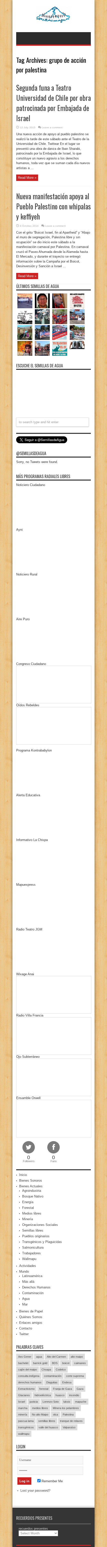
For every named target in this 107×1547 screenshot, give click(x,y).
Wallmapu (29, 1259)
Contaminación (33, 1293)
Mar (25, 1304)
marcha (22, 1408)
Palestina (68, 1414)
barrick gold (40, 1363)
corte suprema (75, 1375)
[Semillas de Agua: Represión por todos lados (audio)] (42, 300)
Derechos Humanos (36, 1287)
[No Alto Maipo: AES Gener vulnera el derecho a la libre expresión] (77, 300)
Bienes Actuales (31, 1186)
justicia (34, 1401)
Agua (26, 1299)
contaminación (52, 1375)
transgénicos (26, 1427)
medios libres (40, 1408)
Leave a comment (52, 127)
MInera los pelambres (66, 1408)
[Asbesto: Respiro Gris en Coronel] (24, 316)
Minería (27, 1219)
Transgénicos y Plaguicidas (42, 1242)
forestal (43, 1388)
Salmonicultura (33, 1247)
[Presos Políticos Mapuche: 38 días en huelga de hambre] (24, 348)
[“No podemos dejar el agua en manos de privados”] (59, 348)
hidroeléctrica (43, 1395)
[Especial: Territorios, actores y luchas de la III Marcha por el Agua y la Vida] (42, 348)
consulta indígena (28, 1375)
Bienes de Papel (31, 1311)
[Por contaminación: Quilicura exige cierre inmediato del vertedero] (59, 332)
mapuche (80, 1401)
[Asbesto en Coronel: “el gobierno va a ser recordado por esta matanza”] (77, 345)
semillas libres (46, 1420)
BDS (54, 1363)
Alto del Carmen (56, 1356)
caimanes (80, 1363)
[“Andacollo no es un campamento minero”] (24, 300)
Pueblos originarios (36, 1236)
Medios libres (31, 1213)
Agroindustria (31, 1191)
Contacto (25, 1328)
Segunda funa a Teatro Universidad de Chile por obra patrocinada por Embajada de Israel (53, 103)
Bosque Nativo (32, 1196)
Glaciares (24, 1395)
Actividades (27, 1266)
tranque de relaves (71, 1420)
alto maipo (77, 1356)
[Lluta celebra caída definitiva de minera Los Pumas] (42, 332)
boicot (65, 1363)
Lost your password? (35, 1490)
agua (39, 1356)
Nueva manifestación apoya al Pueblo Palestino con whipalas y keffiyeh (53, 206)
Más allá (28, 1281)
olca (55, 1414)
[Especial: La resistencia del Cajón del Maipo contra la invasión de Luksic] (77, 332)
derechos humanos (30, 1382)
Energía (27, 1202)
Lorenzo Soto (51, 1401)
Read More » (27, 177)
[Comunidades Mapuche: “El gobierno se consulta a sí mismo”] (42, 316)
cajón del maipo (27, 1369)
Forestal (28, 1208)
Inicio (23, 1175)
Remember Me (52, 1481)
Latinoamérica (32, 1276)
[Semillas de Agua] (53, 20)
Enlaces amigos (30, 1323)
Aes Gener (24, 1356)
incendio (74, 1395)
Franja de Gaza (62, 1388)
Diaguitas (51, 1382)
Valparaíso (69, 1427)
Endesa (66, 1382)
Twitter (24, 1334)
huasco (59, 1395)
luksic (66, 1401)
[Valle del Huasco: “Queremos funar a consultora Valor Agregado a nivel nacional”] (59, 316)
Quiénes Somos (30, 1317)
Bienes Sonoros (30, 1180)
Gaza (80, 1388)
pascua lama (26, 1420)
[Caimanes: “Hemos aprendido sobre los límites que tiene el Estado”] (24, 332)
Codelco (61, 1369)
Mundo (24, 1271)
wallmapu (23, 1433)
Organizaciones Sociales (40, 1225)
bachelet (23, 1363)
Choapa (46, 1369)
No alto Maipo (40, 1414)
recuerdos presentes (33, 1528)
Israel (21, 1401)
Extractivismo (26, 1388)
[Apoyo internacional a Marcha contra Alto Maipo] (59, 300)
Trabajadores (31, 1253)
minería (22, 1414)
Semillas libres (32, 1230)
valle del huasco (48, 1427)
